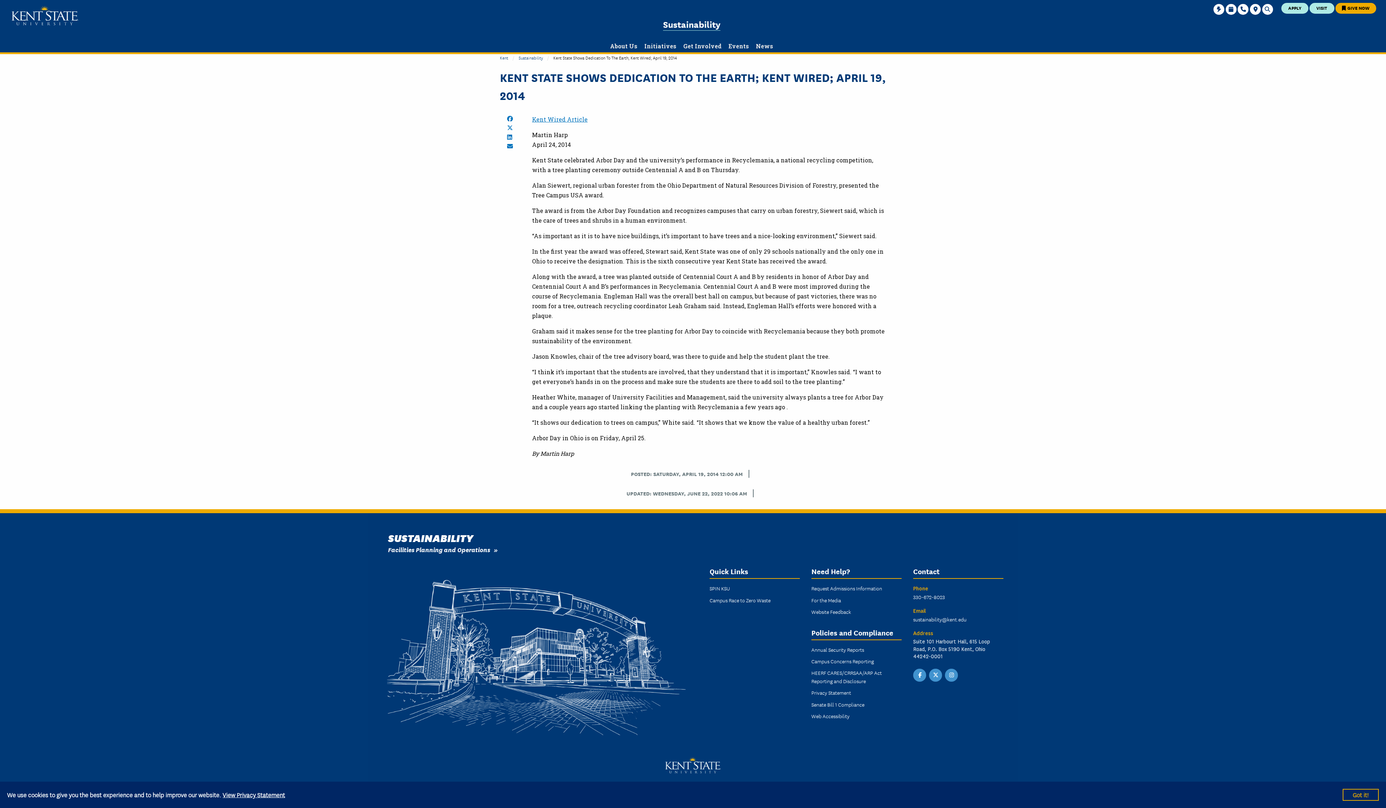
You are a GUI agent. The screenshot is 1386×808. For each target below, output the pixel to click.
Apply (1295, 8)
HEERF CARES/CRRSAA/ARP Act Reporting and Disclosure (846, 677)
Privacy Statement (831, 692)
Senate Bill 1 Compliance (837, 704)
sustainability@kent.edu (940, 619)
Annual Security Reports (837, 650)
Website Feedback (831, 612)
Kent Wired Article (560, 119)
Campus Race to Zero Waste (740, 600)
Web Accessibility (830, 716)
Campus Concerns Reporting (842, 661)
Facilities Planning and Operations (439, 549)
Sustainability (691, 24)
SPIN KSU (720, 588)
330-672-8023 (929, 597)
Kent (504, 57)
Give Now (1357, 8)
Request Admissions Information (846, 588)
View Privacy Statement (254, 794)
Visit (1321, 8)
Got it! (1361, 794)
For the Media (826, 600)
